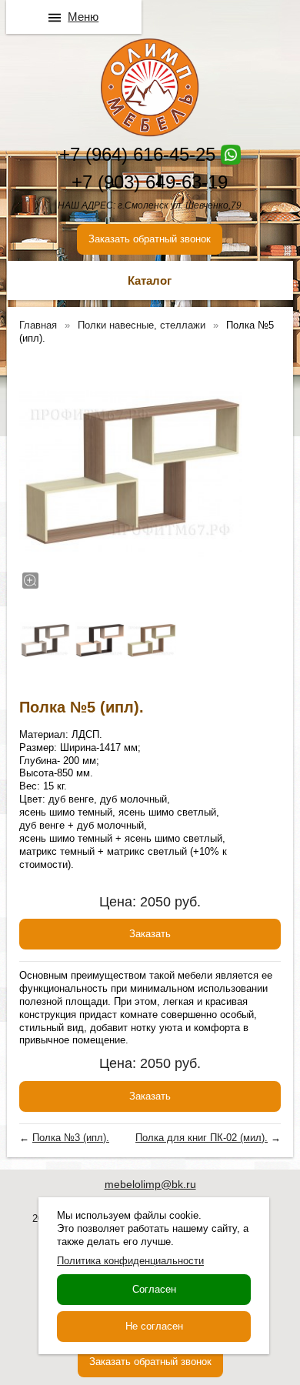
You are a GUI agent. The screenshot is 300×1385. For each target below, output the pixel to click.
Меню (83, 16)
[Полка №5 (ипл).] (130, 472)
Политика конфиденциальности (130, 1261)
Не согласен (154, 1326)
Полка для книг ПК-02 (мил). (201, 1137)
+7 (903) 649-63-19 (150, 182)
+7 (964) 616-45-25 (137, 154)
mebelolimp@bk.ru (150, 1184)
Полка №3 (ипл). (70, 1137)
